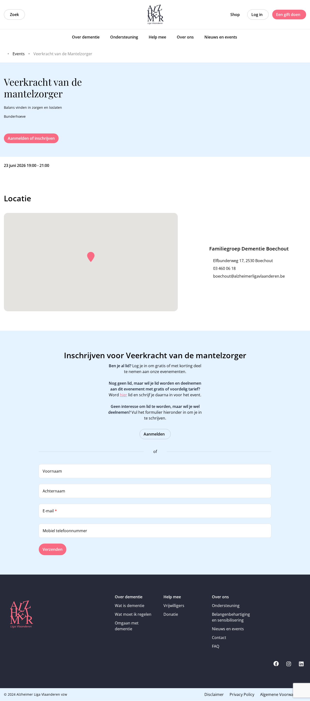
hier (123, 394)
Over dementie (128, 597)
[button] (91, 257)
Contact (219, 637)
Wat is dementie (129, 605)
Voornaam (52, 471)
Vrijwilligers (173, 605)
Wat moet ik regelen (133, 614)
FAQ (215, 646)
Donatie (170, 614)
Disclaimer (214, 694)
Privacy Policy (242, 694)
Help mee (172, 597)
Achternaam (54, 491)
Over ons (220, 597)
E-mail (50, 511)
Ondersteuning (226, 605)
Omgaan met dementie (127, 625)
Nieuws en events (228, 628)
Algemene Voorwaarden (282, 694)
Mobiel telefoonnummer (65, 530)
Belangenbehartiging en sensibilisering (231, 617)
